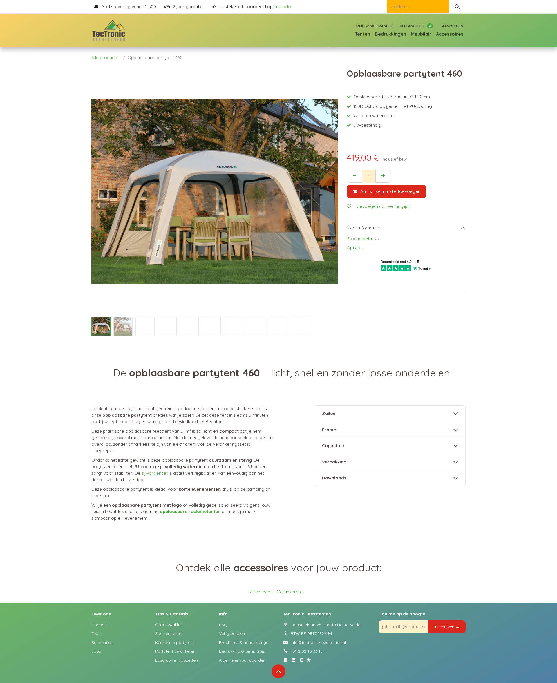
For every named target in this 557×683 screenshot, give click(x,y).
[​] (287, 660)
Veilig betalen (232, 633)
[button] (103, 191)
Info (223, 614)
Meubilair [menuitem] (421, 34)
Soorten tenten (169, 633)
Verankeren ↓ (290, 592)
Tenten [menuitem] (362, 34)
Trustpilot (283, 6)
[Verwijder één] (354, 176)
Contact (99, 624)
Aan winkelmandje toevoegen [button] (389, 191)
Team (96, 633)
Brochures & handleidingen (245, 642)
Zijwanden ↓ (261, 592)
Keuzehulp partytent (174, 642)
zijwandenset (155, 473)
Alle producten (106, 57)
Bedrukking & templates (242, 651)
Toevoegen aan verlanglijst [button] (382, 206)
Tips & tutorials (171, 614)
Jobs (96, 651)
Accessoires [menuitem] (449, 34)
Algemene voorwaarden (242, 660)
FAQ (223, 624)
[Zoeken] (457, 6)
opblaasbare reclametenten (190, 511)
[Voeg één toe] (383, 176)
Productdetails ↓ (363, 238)
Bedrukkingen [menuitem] (390, 34)
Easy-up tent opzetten (176, 660)
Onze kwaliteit (169, 624)
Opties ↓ (355, 248)
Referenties (102, 642)
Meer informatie (363, 228)
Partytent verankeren (175, 651)
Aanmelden (452, 26)
